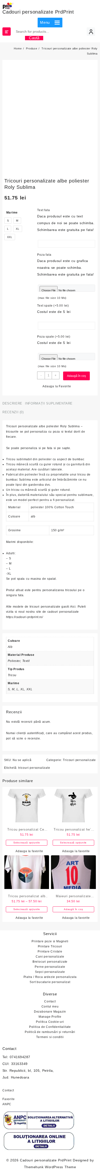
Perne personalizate (50, 966)
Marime (12, 212)
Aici (72, 606)
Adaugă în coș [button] (73, 909)
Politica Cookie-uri (50, 1021)
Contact (50, 1001)
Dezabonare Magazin (50, 1011)
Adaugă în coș (76, 376)
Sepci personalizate (50, 972)
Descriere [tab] (12, 403)
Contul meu (50, 1006)
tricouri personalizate (34, 767)
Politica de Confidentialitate (50, 1027)
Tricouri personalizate (79, 760)
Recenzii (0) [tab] (13, 412)
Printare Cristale (50, 951)
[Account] (91, 31)
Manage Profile (50, 1016)
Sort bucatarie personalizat (50, 982)
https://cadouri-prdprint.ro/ (24, 617)
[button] (45, 22)
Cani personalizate (50, 956)
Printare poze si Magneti (50, 941)
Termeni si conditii (50, 1037)
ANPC (6, 1104)
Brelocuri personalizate (50, 961)
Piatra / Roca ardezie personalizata (50, 977)
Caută (34, 38)
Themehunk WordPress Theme (50, 1167)
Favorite (8, 1099)
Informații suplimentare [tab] (49, 403)
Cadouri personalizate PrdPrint (38, 12)
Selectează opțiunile (26, 842)
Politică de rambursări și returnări (50, 1032)
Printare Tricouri (50, 946)
